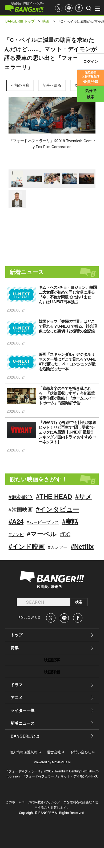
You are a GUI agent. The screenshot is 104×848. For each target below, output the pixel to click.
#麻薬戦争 (21, 497)
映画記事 (52, 660)
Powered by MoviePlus (50, 762)
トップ (17, 634)
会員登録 (90, 77)
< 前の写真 (20, 85)
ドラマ (17, 684)
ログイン (90, 61)
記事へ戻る (52, 85)
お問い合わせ (80, 752)
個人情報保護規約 (23, 752)
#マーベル (42, 534)
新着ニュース (23, 723)
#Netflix (82, 546)
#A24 (16, 521)
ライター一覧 (23, 710)
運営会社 (54, 752)
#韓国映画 (21, 510)
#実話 (70, 521)
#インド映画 (27, 546)
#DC (65, 534)
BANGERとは (25, 736)
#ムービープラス (43, 522)
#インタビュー (57, 509)
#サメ (83, 496)
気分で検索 (90, 93)
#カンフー (57, 547)
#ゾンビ (16, 534)
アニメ (17, 697)
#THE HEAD (54, 496)
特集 (15, 647)
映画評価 (52, 672)
